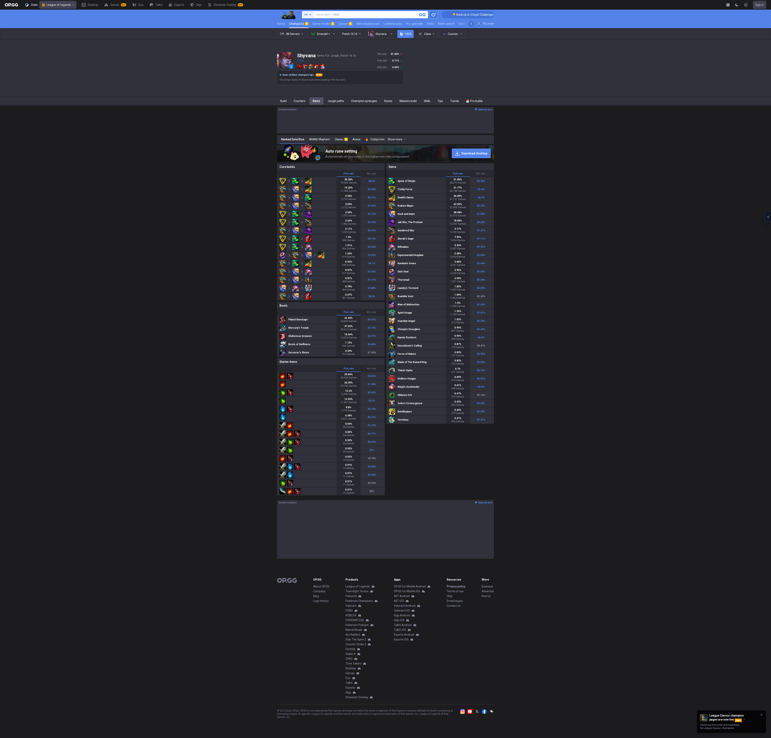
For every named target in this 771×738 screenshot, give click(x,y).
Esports (350, 687)
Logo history (321, 600)
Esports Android (404, 634)
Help (449, 596)
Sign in (759, 4)
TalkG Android (403, 625)
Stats (430, 23)
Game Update (467, 23)
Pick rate (349, 173)
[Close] (761, 715)
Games (350, 673)
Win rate (371, 173)
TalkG (349, 682)
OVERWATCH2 (355, 620)
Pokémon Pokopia (357, 625)
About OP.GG (321, 586)
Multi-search (446, 23)
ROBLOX (351, 615)
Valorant (351, 605)
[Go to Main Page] (11, 5)
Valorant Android (404, 605)
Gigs (348, 692)
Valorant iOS (402, 610)
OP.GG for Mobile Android (410, 586)
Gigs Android (402, 615)
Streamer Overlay (357, 697)
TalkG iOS (400, 629)
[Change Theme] (737, 5)
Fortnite (350, 649)
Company (319, 591)
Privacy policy (456, 586)
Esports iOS (401, 639)
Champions (298, 23)
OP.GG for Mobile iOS (407, 591)
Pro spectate (414, 23)
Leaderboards (393, 23)
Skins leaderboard (368, 23)
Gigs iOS (399, 620)
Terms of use (455, 591)
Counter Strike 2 (356, 644)
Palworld (351, 596)
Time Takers (353, 663)
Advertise (488, 591)
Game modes (322, 23)
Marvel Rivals (354, 629)
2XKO (349, 658)
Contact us (453, 605)
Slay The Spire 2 (356, 639)
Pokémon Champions (359, 600)
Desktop (351, 668)
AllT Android (402, 596)
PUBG (349, 610)
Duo (348, 678)
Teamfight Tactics (357, 591)
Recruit (486, 596)
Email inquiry (455, 600)
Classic (344, 23)
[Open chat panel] (768, 217)
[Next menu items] (471, 24)
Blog (316, 596)
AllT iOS (399, 600)
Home (281, 23)
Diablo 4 (351, 653)
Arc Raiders (353, 634)
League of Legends (59, 4)
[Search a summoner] (422, 14)
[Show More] (728, 5)
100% (408, 34)
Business (487, 586)
